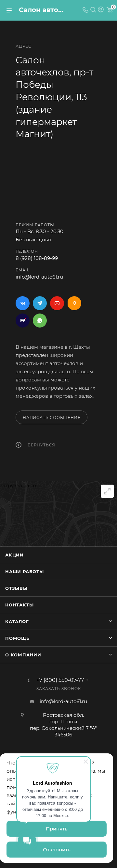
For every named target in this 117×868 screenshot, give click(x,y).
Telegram (40, 303)
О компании (23, 654)
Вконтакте (23, 303)
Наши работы (24, 571)
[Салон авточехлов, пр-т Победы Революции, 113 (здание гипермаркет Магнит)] (58, 182)
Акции (14, 554)
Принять (57, 829)
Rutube (23, 320)
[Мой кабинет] (101, 10)
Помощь (17, 638)
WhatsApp (40, 320)
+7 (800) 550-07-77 (60, 680)
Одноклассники (74, 303)
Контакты (19, 604)
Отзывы (16, 588)
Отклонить (57, 849)
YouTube (57, 303)
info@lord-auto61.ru (39, 277)
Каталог (17, 621)
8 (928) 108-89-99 (37, 258)
